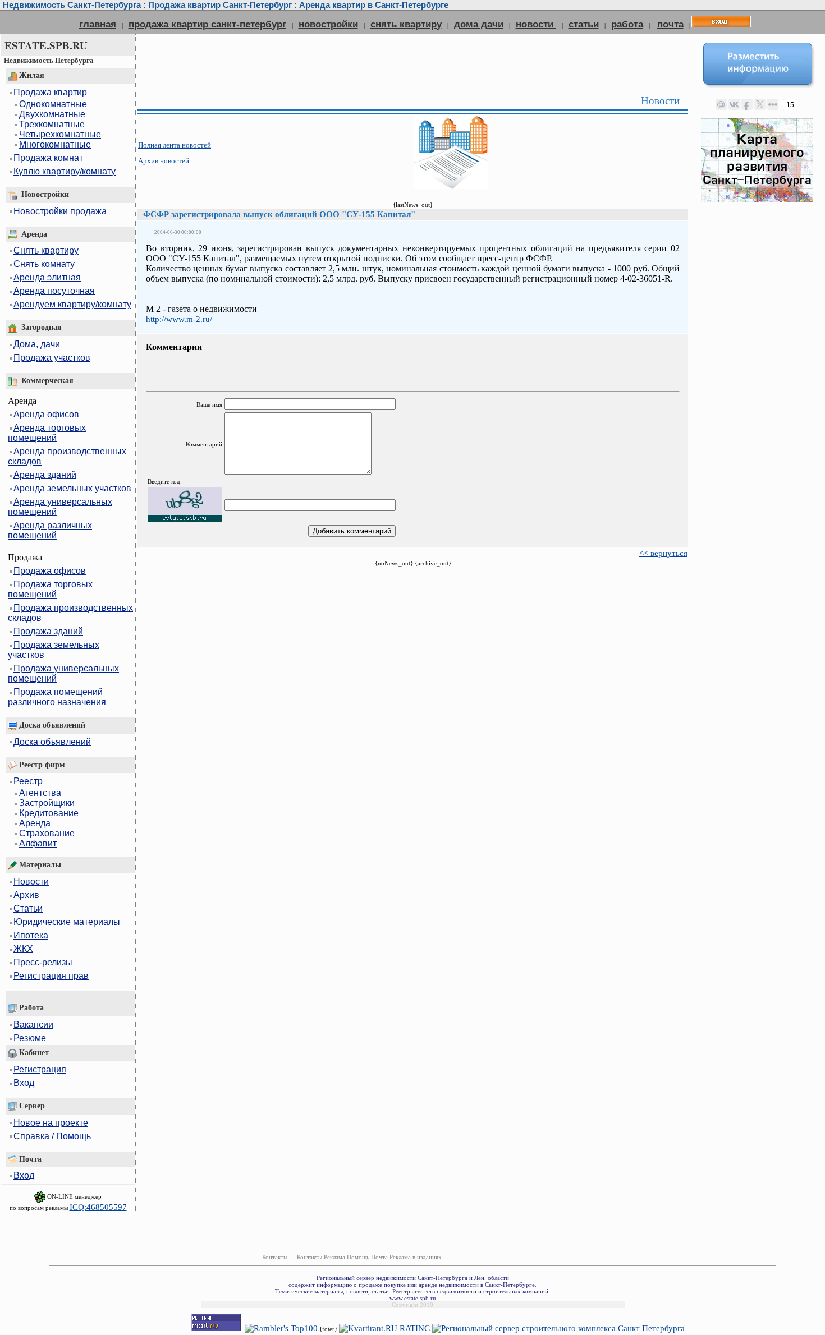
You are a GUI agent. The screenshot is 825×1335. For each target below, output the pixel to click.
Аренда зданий (44, 475)
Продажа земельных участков (53, 650)
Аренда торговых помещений (47, 433)
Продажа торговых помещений (50, 589)
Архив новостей (163, 160)
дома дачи (478, 24)
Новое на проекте (50, 1122)
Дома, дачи (36, 344)
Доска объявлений (52, 742)
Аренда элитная (47, 277)
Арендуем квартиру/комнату (72, 304)
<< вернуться (663, 553)
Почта (379, 1257)
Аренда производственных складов (67, 456)
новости (536, 24)
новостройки (328, 24)
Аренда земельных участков (72, 488)
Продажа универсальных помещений (63, 673)
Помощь (358, 1257)
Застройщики (47, 803)
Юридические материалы (66, 922)
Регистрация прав (51, 975)
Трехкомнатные (52, 124)
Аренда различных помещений (50, 530)
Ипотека (30, 935)
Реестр (28, 781)
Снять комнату (44, 264)
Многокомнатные (55, 144)
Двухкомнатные (52, 114)
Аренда (35, 823)
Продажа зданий (48, 631)
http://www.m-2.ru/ (179, 319)
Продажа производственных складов (70, 613)
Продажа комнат (48, 158)
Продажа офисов (49, 571)
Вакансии (33, 1024)
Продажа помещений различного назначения (57, 697)
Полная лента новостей (174, 145)
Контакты (309, 1257)
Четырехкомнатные (60, 134)
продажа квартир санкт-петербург (207, 24)
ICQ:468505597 (98, 1207)
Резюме (29, 1038)
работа (627, 24)
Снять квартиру (46, 250)
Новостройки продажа (60, 211)
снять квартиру (406, 24)
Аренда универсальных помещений (60, 507)
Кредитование (49, 813)
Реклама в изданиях (415, 1257)
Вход (23, 1083)
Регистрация (39, 1069)
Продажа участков (51, 357)
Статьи (28, 908)
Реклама (334, 1257)
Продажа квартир (50, 92)
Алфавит (38, 843)
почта (670, 24)
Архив (26, 895)
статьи (584, 24)
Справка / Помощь (52, 1136)
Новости (31, 881)
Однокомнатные (53, 104)
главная (97, 24)
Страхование (47, 833)
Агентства (40, 793)
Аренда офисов (46, 414)
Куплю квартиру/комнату (64, 171)
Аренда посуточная (54, 291)
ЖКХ (23, 949)
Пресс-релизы (42, 962)
